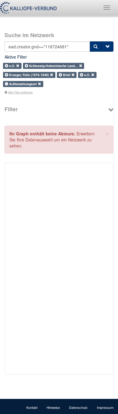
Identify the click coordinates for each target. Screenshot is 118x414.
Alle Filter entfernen (20, 92)
